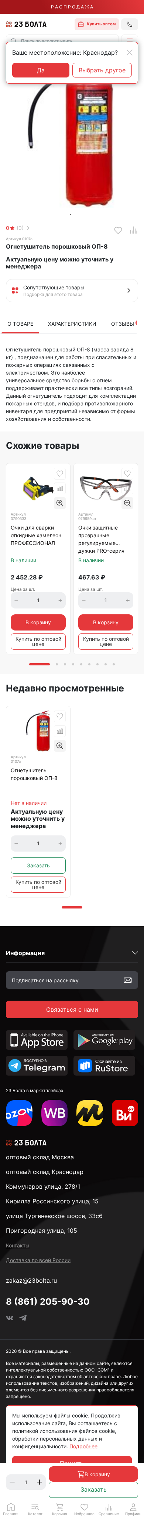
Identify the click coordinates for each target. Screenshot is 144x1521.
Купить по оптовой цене (38, 641)
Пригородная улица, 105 (41, 1230)
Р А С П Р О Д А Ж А (72, 7)
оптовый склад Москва (40, 1157)
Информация (25, 953)
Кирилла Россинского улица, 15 (52, 1201)
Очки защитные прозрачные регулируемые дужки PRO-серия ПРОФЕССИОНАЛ (101, 539)
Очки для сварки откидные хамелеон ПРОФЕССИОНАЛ (36, 535)
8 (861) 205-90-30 (48, 1301)
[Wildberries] (54, 1113)
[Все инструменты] (125, 1113)
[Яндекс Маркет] (89, 1113)
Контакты (18, 1245)
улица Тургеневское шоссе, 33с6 (54, 1216)
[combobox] (62, 41)
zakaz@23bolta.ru (31, 1280)
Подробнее (83, 1446)
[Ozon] (19, 1113)
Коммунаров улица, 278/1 (43, 1186)
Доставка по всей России (38, 1260)
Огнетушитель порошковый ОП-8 (34, 774)
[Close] (129, 52)
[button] (129, 41)
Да (41, 70)
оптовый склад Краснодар (44, 1171)
